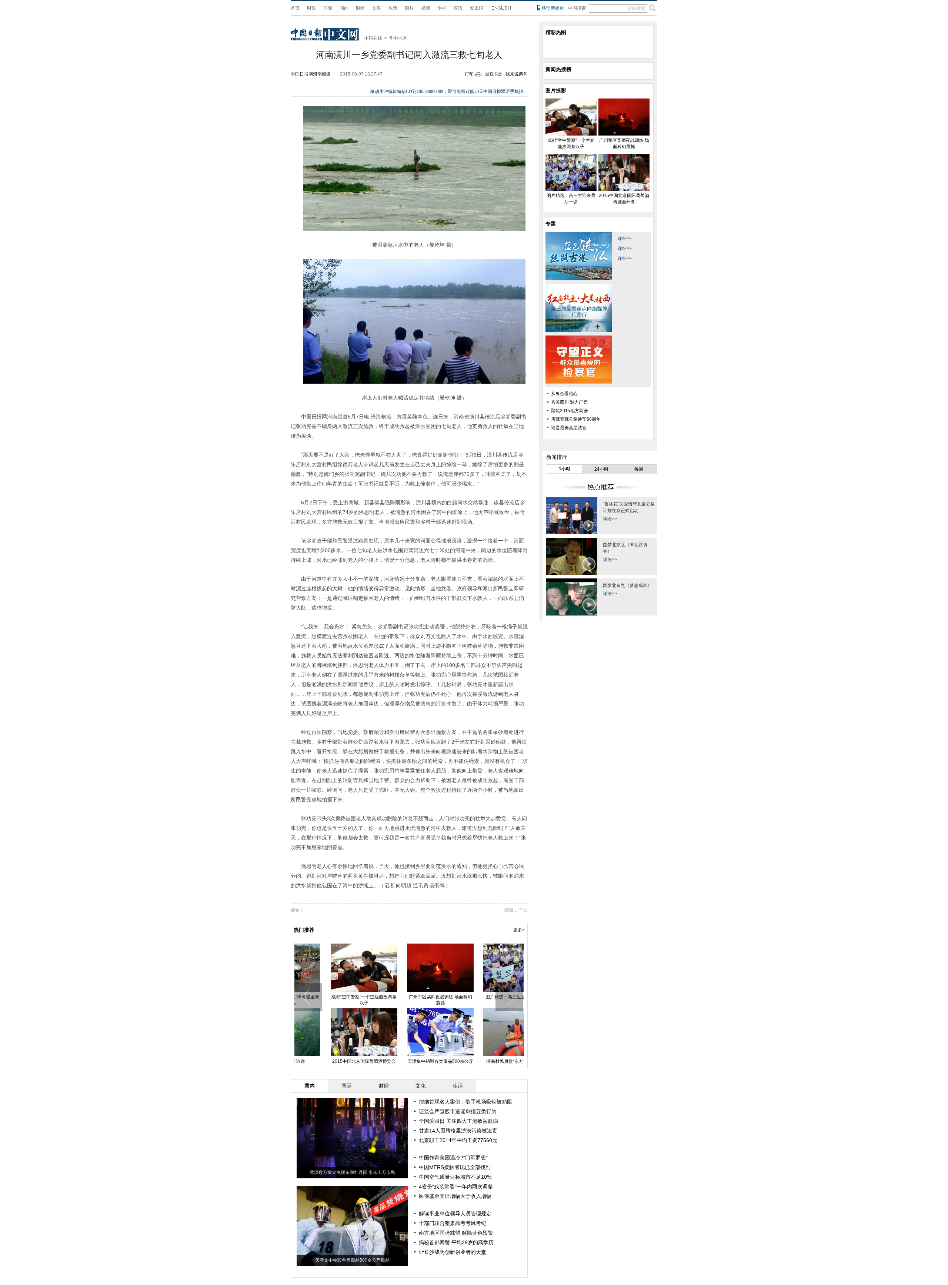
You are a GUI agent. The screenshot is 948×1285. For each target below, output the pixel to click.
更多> (519, 929)
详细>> (625, 238)
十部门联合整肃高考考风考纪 (452, 1223)
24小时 (601, 469)
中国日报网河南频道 (311, 74)
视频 (425, 8)
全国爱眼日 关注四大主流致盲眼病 (458, 1121)
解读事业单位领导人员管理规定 (455, 1213)
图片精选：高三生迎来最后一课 (485, 996)
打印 (469, 74)
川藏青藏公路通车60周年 (576, 419)
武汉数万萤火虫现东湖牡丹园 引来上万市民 (352, 1172)
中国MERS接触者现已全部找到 (455, 1167)
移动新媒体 (553, 8)
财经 (360, 8)
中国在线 (373, 38)
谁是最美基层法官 (569, 427)
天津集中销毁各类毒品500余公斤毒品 (352, 1260)
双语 (458, 8)
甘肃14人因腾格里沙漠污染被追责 (458, 1131)
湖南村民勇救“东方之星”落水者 (485, 1061)
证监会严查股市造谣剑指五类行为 (458, 1111)
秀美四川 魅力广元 (569, 402)
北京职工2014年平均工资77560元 (458, 1140)
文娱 (376, 8)
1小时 (564, 468)
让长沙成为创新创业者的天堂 (452, 1252)
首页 (295, 8)
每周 (638, 469)
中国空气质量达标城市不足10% (455, 1177)
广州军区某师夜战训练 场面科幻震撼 (409, 999)
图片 (409, 8)
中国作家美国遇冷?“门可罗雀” (453, 1158)
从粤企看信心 (564, 393)
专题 (550, 224)
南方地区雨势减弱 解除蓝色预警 (456, 1233)
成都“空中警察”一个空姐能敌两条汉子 (332, 999)
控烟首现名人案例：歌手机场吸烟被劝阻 (465, 1102)
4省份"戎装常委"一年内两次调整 (456, 1186)
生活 (392, 8)
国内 (344, 8)
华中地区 (398, 38)
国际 (327, 8)
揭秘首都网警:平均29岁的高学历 (456, 1242)
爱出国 (476, 8)
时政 (311, 8)
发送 (489, 74)
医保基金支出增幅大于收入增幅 (455, 1196)
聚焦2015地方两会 (569, 410)
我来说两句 (516, 74)
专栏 (441, 8)
